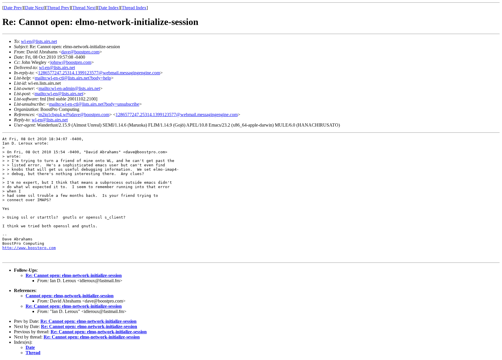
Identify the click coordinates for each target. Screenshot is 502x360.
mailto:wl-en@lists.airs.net (59, 93)
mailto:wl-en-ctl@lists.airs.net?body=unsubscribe (94, 104)
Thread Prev (58, 7)
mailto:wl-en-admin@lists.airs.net (69, 88)
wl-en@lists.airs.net (39, 41)
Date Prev (13, 7)
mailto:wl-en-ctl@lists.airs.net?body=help (73, 77)
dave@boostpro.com (80, 51)
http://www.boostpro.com (29, 248)
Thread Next (84, 7)
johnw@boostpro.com (70, 62)
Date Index (108, 7)
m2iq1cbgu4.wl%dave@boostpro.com (74, 114)
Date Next (34, 7)
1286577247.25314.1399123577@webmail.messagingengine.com (99, 72)
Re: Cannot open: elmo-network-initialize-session (74, 275)
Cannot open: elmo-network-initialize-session (70, 295)
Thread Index (134, 7)
